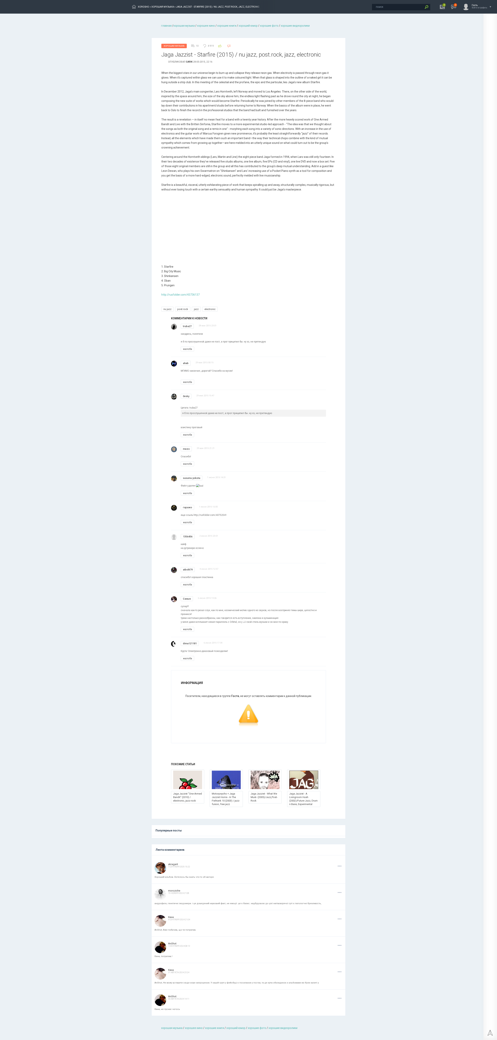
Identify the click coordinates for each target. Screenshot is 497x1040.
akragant (173, 864)
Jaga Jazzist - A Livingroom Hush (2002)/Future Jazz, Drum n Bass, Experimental (303, 799)
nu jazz (167, 309)
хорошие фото (269, 25)
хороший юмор (248, 25)
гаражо (187, 507)
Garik (189, 61)
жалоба (187, 349)
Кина (171, 917)
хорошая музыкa (184, 25)
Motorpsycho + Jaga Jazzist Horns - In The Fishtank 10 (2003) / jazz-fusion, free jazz (226, 799)
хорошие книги (226, 25)
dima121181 (190, 643)
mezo (186, 448)
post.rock (182, 309)
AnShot (172, 943)
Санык (187, 598)
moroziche (174, 890)
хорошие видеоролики (295, 25)
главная (166, 25)
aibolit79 (188, 569)
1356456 (187, 536)
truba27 (187, 326)
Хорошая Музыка (174, 46)
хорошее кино (206, 25)
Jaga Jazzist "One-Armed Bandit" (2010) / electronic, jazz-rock (187, 797)
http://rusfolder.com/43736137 (180, 294)
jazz (196, 309)
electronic (209, 309)
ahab (186, 363)
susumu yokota (191, 478)
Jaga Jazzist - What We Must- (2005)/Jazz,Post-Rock (264, 797)
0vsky (186, 396)
